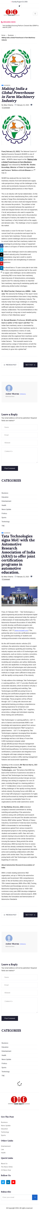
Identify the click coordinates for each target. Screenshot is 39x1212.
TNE (3, 526)
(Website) (23, 394)
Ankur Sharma (8, 105)
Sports (4, 517)
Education (5, 497)
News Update (6, 509)
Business (11, 35)
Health (4, 505)
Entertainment (6, 501)
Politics (4, 513)
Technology (6, 522)
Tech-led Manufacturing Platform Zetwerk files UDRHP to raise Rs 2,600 (19, 26)
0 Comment (6, 108)
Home (3, 35)
